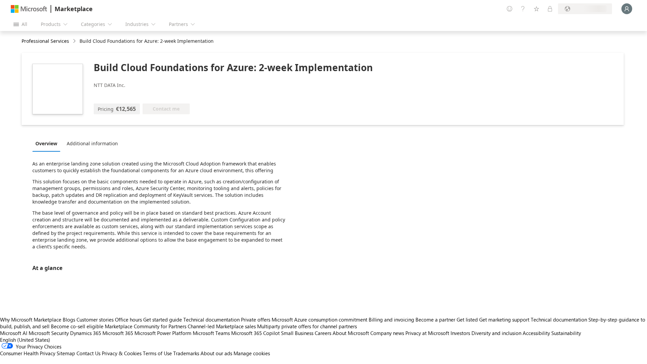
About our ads (216, 353)
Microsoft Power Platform (162, 333)
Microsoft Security (49, 333)
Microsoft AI (13, 333)
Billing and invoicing (391, 319)
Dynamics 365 (85, 333)
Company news (387, 333)
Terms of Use (157, 353)
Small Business (297, 333)
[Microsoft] (29, 9)
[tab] (48, 143)
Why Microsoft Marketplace (30, 319)
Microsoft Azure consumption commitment (320, 319)
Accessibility (536, 333)
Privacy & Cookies (122, 353)
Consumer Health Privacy (27, 353)
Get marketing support (504, 319)
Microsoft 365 (117, 333)
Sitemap (66, 353)
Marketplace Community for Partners (145, 326)
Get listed (467, 319)
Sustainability (566, 333)
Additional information (92, 143)
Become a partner (435, 319)
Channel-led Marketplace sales (222, 326)
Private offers (255, 319)
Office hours (128, 319)
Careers (323, 333)
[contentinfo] (75, 41)
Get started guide (162, 319)
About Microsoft (351, 333)
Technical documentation (211, 319)
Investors (460, 333)
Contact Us (88, 353)
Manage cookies (252, 353)
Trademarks (186, 353)
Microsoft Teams (211, 333)
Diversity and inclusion (496, 333)
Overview (46, 143)
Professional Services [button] (45, 41)
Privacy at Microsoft (427, 333)
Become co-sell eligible (77, 326)
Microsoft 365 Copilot (255, 333)
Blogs (69, 319)
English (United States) (25, 339)
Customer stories (95, 319)
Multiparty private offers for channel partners (307, 326)
